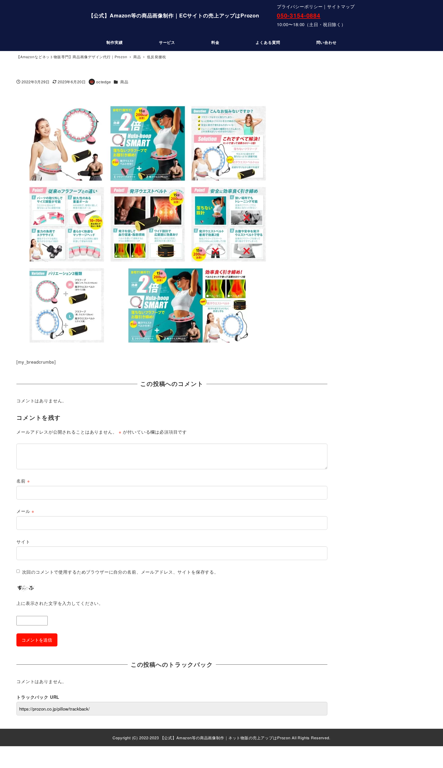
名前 (23, 480)
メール (25, 511)
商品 (124, 81)
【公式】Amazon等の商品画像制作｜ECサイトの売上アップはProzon (173, 15)
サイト (23, 541)
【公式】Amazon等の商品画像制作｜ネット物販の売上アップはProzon (225, 737)
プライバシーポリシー (300, 6)
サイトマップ (341, 6)
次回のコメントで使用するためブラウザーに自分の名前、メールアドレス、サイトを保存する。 (120, 571)
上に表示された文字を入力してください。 (59, 603)
